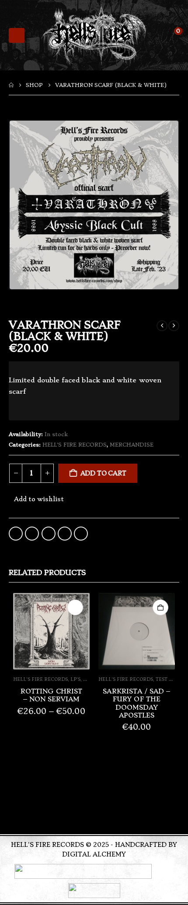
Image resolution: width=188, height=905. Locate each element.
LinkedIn (49, 534)
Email (81, 534)
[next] (173, 325)
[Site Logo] (94, 35)
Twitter (32, 534)
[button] (16, 35)
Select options (75, 607)
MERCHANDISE (131, 445)
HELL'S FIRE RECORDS (74, 445)
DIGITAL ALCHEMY (94, 854)
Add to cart (103, 473)
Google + (65, 534)
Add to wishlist (39, 499)
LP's (75, 679)
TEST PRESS (170, 679)
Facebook (16, 534)
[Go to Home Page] (11, 85)
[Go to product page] (51, 631)
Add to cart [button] (160, 607)
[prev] (162, 325)
